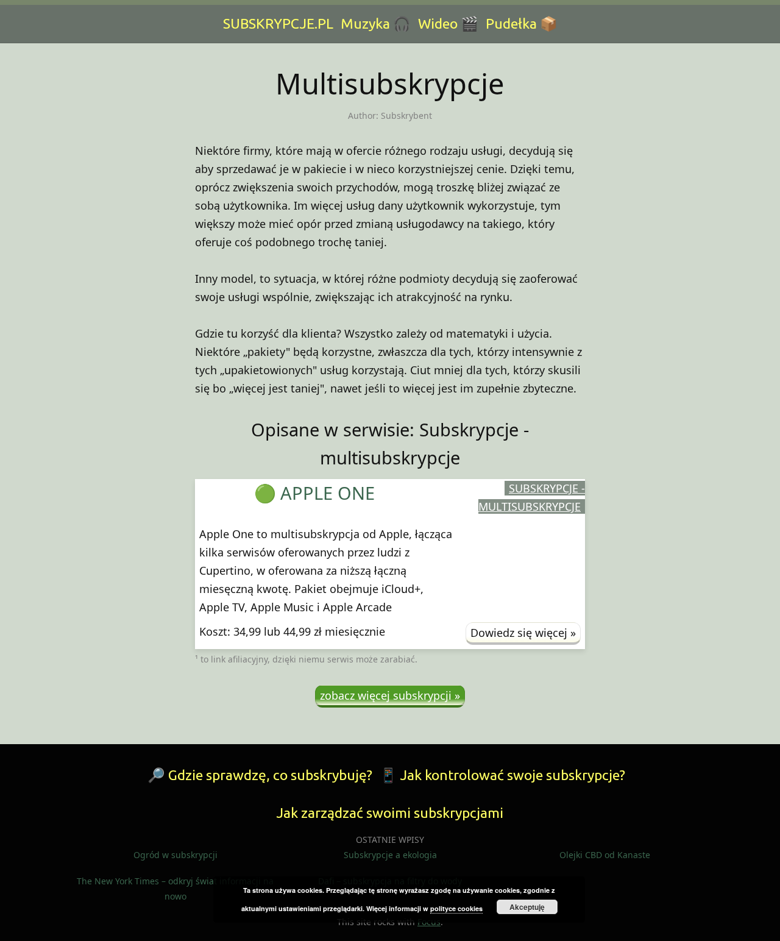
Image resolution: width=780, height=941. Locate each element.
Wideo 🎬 (448, 23)
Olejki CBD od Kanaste (604, 855)
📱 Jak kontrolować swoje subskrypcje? (502, 775)
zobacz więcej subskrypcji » (390, 695)
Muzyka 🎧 (376, 23)
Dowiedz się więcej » (523, 632)
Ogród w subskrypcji (175, 855)
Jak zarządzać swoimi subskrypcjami (390, 812)
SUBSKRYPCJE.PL (278, 23)
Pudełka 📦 (522, 23)
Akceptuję (527, 906)
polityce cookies (456, 908)
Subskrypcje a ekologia (390, 855)
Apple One (327, 493)
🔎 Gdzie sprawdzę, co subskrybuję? (259, 775)
